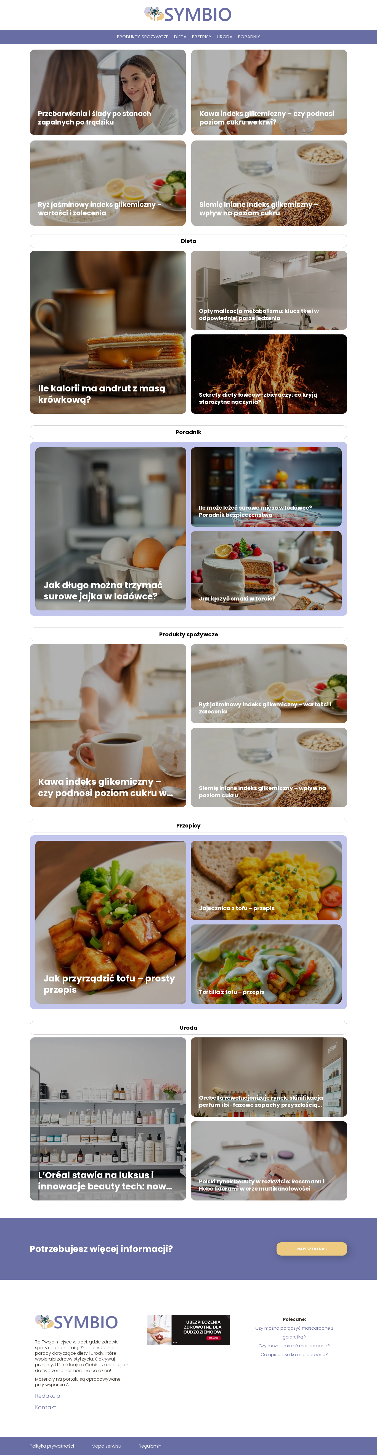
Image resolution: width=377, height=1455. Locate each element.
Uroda (225, 37)
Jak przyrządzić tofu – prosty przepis (109, 983)
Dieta (180, 37)
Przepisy (202, 37)
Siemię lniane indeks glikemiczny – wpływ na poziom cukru (259, 208)
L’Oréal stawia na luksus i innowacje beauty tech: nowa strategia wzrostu (105, 1180)
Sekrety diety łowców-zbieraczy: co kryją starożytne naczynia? (258, 398)
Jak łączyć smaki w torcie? (237, 598)
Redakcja (47, 1395)
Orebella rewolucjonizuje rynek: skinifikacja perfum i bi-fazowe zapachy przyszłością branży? (261, 1101)
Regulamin (150, 1446)
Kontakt (45, 1407)
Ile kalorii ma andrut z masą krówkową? (102, 393)
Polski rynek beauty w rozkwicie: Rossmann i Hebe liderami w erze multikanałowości (261, 1185)
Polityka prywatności (52, 1446)
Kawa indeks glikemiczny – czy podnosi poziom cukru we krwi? (267, 117)
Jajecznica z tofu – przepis (237, 908)
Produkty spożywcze (143, 37)
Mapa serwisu (106, 1446)
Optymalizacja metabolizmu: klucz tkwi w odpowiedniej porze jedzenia (259, 314)
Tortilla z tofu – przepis (231, 992)
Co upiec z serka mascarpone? (294, 1354)
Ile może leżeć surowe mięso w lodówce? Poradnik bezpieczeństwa (255, 511)
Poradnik (249, 37)
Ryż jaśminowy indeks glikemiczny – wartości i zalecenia (100, 208)
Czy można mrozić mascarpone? (294, 1346)
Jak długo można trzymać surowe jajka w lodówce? (103, 590)
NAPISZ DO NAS (312, 1249)
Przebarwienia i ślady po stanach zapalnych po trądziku (94, 117)
